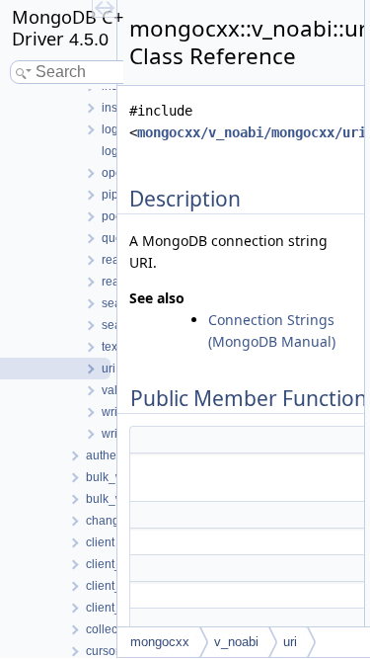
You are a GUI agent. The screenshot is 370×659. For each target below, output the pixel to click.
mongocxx (159, 641)
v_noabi (236, 641)
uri (290, 641)
